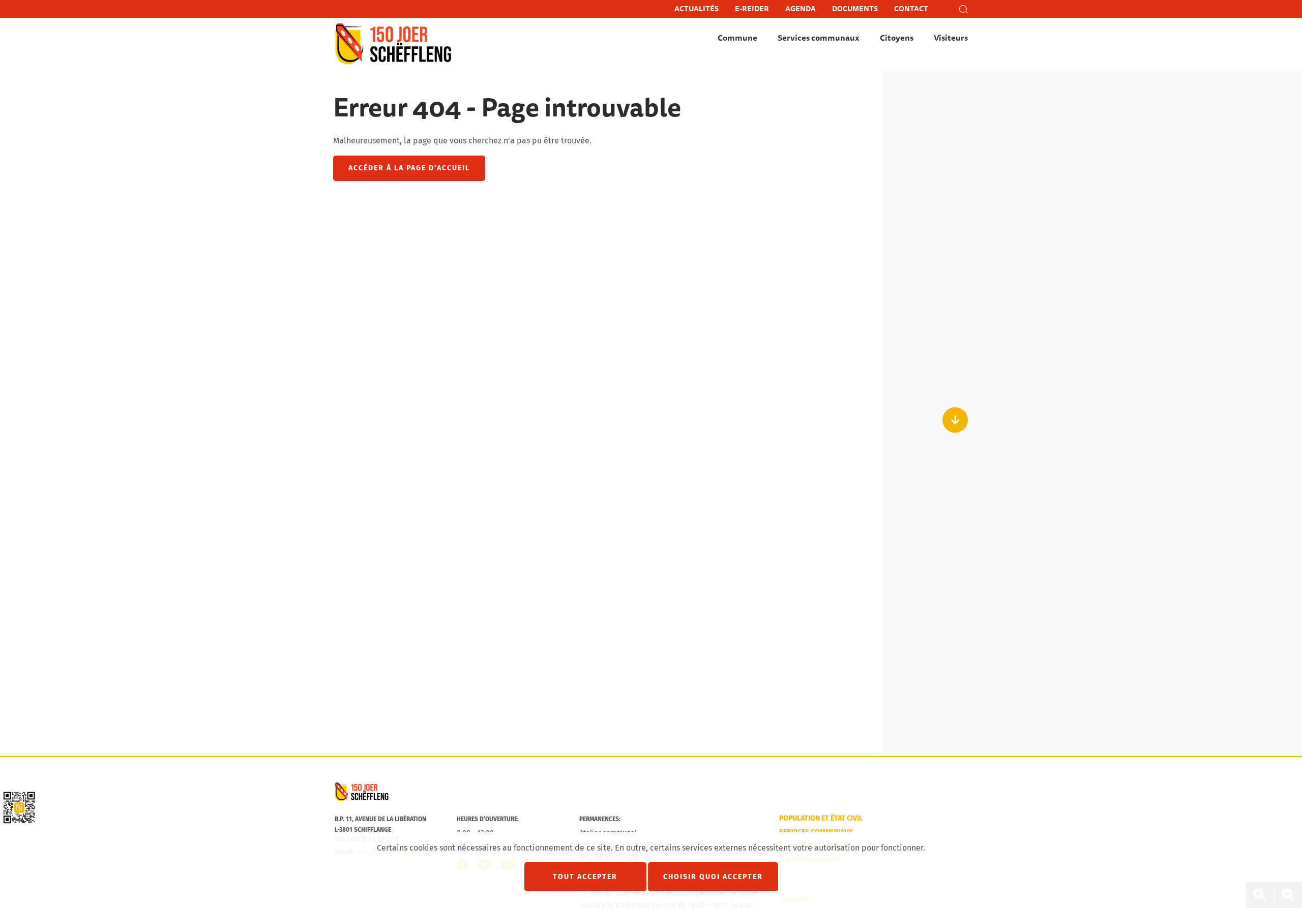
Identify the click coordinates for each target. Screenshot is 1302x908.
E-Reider (752, 9)
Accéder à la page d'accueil (409, 168)
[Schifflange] (362, 799)
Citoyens (896, 38)
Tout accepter (585, 876)
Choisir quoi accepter (713, 876)
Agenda (800, 9)
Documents (855, 9)
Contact (911, 9)
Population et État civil (821, 818)
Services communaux (819, 38)
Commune (737, 38)
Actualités (696, 9)
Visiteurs (951, 38)
